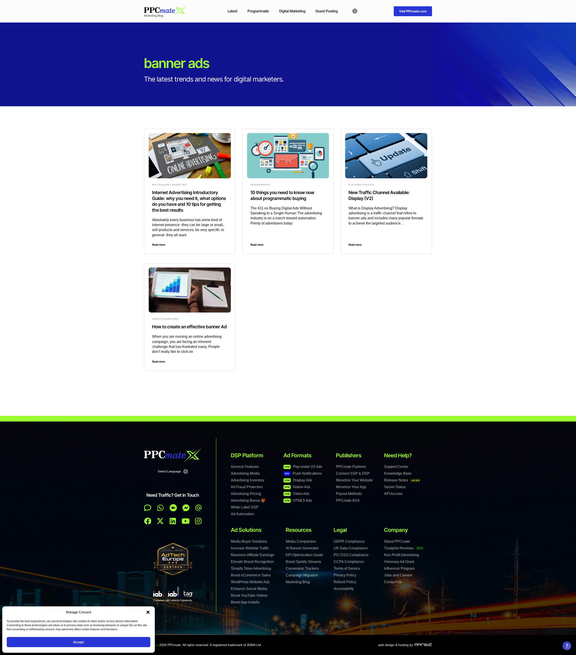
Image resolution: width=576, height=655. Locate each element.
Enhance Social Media (249, 589)
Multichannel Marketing (169, 184)
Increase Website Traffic (250, 548)
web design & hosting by (395, 645)
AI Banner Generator (302, 548)
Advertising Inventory (247, 480)
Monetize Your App (351, 487)
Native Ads (297, 487)
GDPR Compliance (349, 541)
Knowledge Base (398, 473)
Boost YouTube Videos (249, 595)
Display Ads (298, 480)
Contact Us (393, 582)
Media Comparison (301, 541)
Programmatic (258, 11)
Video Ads (297, 494)
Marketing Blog (298, 582)
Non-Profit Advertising (401, 555)
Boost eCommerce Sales (251, 575)
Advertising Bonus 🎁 (248, 500)
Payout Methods (349, 494)
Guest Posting (326, 11)
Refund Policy (345, 582)
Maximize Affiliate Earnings (252, 555)
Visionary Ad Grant (399, 562)
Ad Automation (242, 514)
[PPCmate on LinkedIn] (172, 521)
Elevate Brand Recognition (252, 562)
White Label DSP (245, 507)
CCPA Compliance (349, 562)
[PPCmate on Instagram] (198, 521)
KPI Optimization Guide (304, 555)
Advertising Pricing (246, 494)
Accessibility (344, 589)
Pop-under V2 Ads (303, 467)
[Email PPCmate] (198, 508)
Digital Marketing (292, 11)
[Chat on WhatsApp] (160, 507)
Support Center (396, 467)
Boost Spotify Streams (303, 562)
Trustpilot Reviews (403, 548)
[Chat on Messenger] (186, 507)
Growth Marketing (165, 318)
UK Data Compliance (351, 548)
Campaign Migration (302, 575)
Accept (78, 642)
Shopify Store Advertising (251, 568)
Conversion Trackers (302, 568)
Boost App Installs (245, 602)
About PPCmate (397, 541)
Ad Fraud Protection (247, 487)
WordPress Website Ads (250, 582)
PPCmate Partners (351, 467)
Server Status (395, 487)
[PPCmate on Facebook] (147, 521)
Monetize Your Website (354, 480)
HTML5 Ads (298, 500)
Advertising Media (245, 473)
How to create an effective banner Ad (189, 326)
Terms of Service (347, 568)
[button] (148, 612)
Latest (232, 11)
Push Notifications (303, 473)
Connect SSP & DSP (353, 473)
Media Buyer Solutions (249, 541)
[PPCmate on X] (160, 521)
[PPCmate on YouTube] (185, 521)
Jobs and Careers (398, 575)
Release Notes (401, 480)
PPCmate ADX (348, 500)
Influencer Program (399, 568)
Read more (158, 244)
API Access (393, 494)
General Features (245, 467)
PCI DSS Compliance (351, 555)
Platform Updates (361, 184)
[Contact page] (173, 507)
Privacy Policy (345, 575)
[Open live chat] (147, 507)
